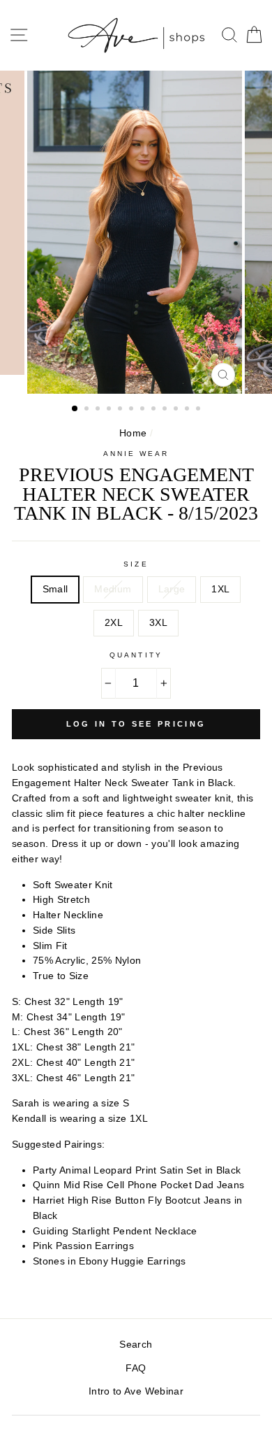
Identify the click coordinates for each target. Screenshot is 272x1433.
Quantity (135, 655)
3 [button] (99, 409)
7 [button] (143, 409)
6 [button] (132, 409)
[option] (136, 232)
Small (55, 589)
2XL (114, 623)
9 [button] (166, 409)
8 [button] (154, 409)
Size (135, 564)
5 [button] (121, 409)
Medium (112, 589)
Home (132, 433)
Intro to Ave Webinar (136, 1391)
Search (135, 1344)
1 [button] (75, 409)
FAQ (136, 1368)
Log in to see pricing (136, 724)
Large (172, 589)
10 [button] (177, 409)
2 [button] (87, 409)
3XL (158, 623)
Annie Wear (136, 453)
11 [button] (188, 409)
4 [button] (110, 409)
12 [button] (199, 409)
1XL (220, 589)
